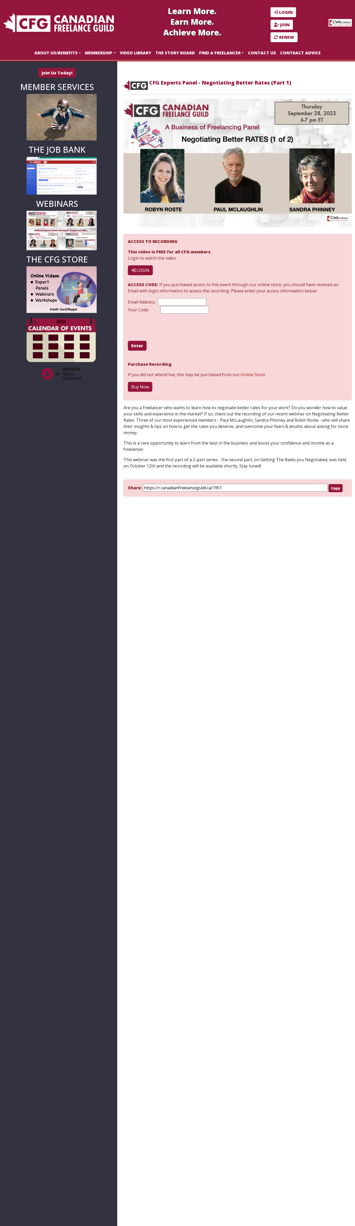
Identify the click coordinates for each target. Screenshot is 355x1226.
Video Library (135, 53)
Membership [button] (98, 53)
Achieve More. (192, 32)
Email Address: (143, 302)
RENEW (286, 37)
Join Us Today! (57, 73)
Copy (335, 488)
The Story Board (175, 53)
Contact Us (262, 53)
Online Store (253, 374)
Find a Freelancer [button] (220, 53)
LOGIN (285, 12)
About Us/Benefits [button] (56, 53)
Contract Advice (300, 53)
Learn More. (192, 11)
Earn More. (192, 21)
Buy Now (140, 387)
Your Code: (139, 310)
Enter (137, 346)
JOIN (284, 25)
